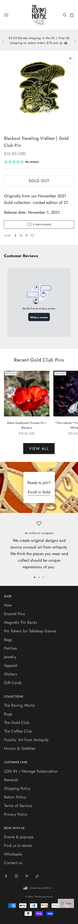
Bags (8, 640)
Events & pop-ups (18, 837)
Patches (10, 648)
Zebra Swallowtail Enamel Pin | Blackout (27, 425)
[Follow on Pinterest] (27, 876)
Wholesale (13, 854)
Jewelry (10, 657)
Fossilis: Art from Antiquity (26, 740)
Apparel (10, 665)
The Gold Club (16, 722)
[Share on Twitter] (21, 235)
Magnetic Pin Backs (20, 622)
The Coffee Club (18, 731)
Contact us (13, 863)
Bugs (8, 714)
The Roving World (19, 705)
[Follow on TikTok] (37, 876)
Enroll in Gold (39, 492)
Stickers (10, 674)
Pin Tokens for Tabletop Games (30, 631)
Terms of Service (18, 806)
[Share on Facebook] (15, 235)
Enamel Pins (14, 614)
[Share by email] (32, 235)
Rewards (11, 780)
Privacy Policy (15, 814)
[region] (39, 545)
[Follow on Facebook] (6, 876)
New (8, 605)
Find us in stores (18, 845)
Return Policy (15, 797)
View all (39, 448)
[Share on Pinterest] (26, 235)
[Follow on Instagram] (16, 876)
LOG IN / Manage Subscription (31, 771)
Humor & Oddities (19, 748)
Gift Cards (13, 683)
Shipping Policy (17, 788)
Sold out (39, 180)
